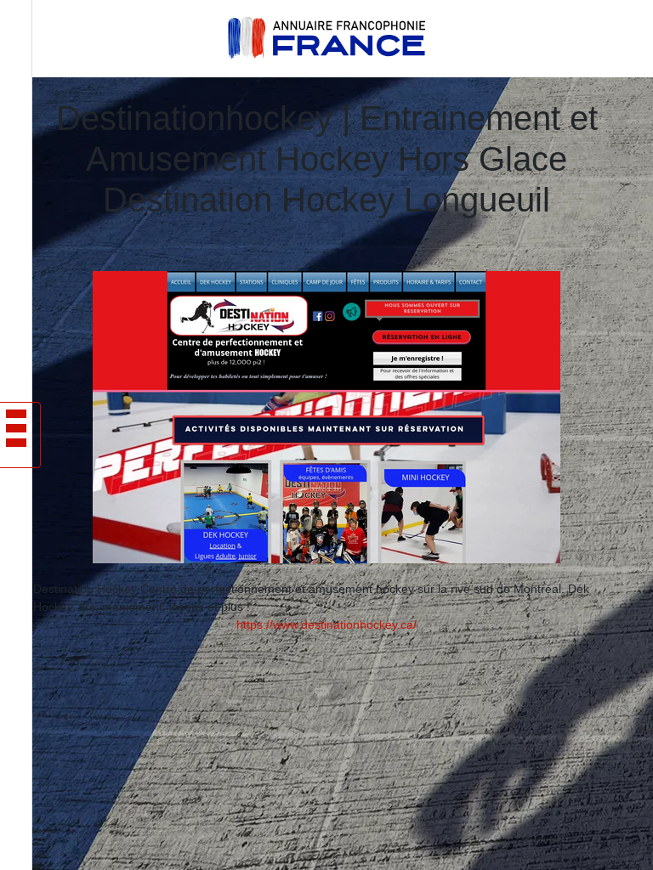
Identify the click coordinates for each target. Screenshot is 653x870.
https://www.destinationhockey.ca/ (326, 624)
